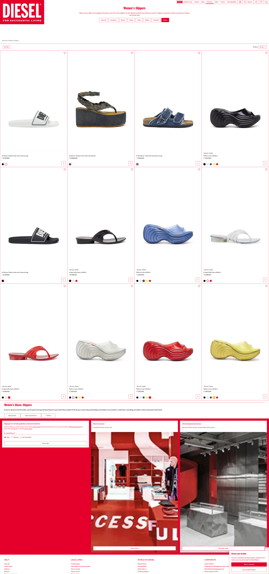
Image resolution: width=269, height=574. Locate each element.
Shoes (11, 40)
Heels (131, 20)
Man (8, 437)
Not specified (26, 437)
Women (5, 40)
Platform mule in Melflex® (210, 156)
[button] (240, 2)
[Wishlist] (261, 2)
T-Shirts (48, 415)
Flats (139, 20)
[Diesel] (22, 12)
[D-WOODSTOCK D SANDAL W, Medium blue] (168, 101)
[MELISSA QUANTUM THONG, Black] (100, 217)
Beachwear (12, 415)
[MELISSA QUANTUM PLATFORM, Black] (235, 101)
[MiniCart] (266, 2)
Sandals (156, 20)
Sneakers (113, 20)
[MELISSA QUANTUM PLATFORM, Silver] (100, 334)
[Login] (256, 2)
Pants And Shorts (31, 415)
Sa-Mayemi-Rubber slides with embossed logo (15, 156)
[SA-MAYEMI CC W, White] (33, 101)
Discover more (223, 548)
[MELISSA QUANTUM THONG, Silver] (235, 217)
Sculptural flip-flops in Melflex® (78, 272)
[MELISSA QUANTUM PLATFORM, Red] (168, 334)
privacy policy (37, 427)
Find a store (134, 548)
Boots (123, 20)
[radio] (3, 164)
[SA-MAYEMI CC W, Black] (33, 217)
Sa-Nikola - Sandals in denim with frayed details (82, 156)
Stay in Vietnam (249, 564)
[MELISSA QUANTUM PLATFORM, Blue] (168, 217)
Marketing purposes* (75, 427)
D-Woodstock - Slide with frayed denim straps (149, 156)
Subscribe (45, 443)
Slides (165, 20)
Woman (16, 437)
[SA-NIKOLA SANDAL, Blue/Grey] (100, 101)
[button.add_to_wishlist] (64, 53)
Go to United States (249, 570)
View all (103, 20)
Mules (147, 20)
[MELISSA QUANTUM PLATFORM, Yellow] (235, 334)
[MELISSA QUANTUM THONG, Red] (33, 334)
